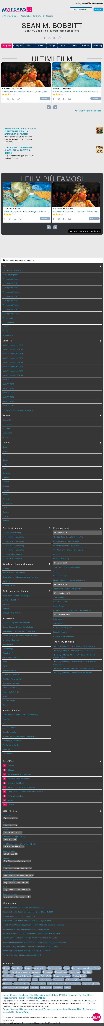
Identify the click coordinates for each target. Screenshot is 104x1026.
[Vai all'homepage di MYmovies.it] (16, 11)
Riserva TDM (75, 1009)
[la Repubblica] (98, 3)
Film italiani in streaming (12, 554)
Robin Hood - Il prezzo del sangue (16, 595)
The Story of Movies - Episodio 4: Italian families (72, 672)
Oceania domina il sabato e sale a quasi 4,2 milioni (23, 907)
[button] (96, 1017)
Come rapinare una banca (63, 636)
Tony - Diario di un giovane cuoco (66, 567)
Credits (6, 1009)
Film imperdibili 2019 (11, 309)
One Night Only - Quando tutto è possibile (70, 550)
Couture (56, 554)
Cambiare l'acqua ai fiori (12, 679)
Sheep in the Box (60, 576)
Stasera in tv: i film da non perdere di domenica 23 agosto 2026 (28, 912)
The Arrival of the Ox (11, 745)
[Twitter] (49, 37)
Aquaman (6, 858)
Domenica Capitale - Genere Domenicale (19, 736)
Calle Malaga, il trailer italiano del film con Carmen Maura (26, 929)
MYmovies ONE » (10, 15)
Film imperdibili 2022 (11, 296)
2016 (99, 91)
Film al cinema (8, 322)
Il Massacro (7, 753)
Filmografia (18, 45)
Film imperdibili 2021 (11, 300)
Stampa (52, 45)
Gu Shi (5, 723)
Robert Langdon (72, 980)
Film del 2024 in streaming (13, 541)
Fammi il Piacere (60, 632)
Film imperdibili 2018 (11, 313)
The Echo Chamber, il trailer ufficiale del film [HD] (22, 955)
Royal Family (8, 976)
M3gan (66, 968)
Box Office (87, 995)
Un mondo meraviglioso (62, 627)
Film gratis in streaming (12, 532)
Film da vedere (8, 318)
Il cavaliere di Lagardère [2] (14, 836)
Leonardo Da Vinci (23, 976)
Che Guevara (46, 988)
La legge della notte (11, 872)
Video (74, 45)
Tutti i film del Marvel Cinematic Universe (64, 984)
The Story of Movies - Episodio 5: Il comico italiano (73, 668)
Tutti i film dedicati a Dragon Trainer (86, 968)
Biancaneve (47, 972)
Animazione (7, 91)
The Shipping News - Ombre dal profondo (19, 844)
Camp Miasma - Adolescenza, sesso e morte (20, 577)
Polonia (39, 91)
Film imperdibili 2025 (11, 283)
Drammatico (19, 91)
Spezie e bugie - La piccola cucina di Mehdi (20, 635)
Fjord (5, 666)
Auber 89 (6, 749)
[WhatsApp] (59, 37)
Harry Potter (86, 980)
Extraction (7, 829)
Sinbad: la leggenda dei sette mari (16, 879)
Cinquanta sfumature (62, 976)
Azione (5, 437)
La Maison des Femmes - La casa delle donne (21, 714)
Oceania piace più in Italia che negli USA (19, 916)
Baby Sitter (87, 972)
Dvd (65, 995)
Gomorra (28, 968)
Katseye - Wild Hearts (11, 613)
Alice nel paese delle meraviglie (15, 988)
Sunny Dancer (59, 606)
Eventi (56, 91)
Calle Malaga (8, 648)
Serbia (47, 91)
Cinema (85, 45)
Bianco (5, 696)
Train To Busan (59, 597)
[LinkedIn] (54, 37)
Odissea (11, 770)
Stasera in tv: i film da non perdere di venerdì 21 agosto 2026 (27, 951)
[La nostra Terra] (26, 74)
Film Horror (7, 428)
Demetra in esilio (9, 732)
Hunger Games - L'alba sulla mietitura (18, 627)
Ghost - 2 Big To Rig (61, 558)
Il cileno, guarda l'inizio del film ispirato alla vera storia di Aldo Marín (30, 938)
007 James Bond (9, 980)
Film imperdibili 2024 (11, 287)
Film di (5, 326)
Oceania (6, 568)
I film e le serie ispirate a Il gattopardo (25, 972)
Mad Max (34, 988)
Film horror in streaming (12, 558)
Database (23, 995)
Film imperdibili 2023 (11, 292)
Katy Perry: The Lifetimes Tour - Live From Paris (72, 610)
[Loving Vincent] (76, 74)
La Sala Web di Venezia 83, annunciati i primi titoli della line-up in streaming (33, 925)
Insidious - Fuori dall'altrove (14, 572)
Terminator (58, 988)
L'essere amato (9, 700)
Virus (35, 980)
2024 (22, 270)
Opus (5, 972)
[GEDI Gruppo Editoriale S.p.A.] (88, 3)
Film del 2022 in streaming (13, 550)
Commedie (7, 420)
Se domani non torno (11, 683)
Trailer (22, 997)
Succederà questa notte (12, 687)
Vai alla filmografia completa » (89, 110)
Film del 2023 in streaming (13, 545)
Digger (5, 705)
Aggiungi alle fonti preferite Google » (38, 15)
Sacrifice (6, 604)
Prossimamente (10, 997)
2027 (5, 270)
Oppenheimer (74, 972)
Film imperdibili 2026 (11, 279)
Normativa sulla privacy (31, 1009)
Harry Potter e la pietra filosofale (66, 541)
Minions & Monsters (15, 796)
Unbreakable (58, 980)
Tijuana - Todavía (10, 727)
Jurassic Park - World (42, 976)
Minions (6, 968)
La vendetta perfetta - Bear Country (67, 545)
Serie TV (57, 995)
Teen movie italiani (21, 984)
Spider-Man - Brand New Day (19, 774)
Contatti (14, 1009)
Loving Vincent (62, 88)
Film (32, 995)
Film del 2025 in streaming (13, 537)
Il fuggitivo (7, 815)
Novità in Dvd (8, 335)
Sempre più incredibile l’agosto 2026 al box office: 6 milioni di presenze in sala (34, 942)
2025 (16, 270)
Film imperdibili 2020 (11, 305)
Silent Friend (58, 623)
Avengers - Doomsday (11, 640)
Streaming (97, 45)
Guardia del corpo (10, 894)
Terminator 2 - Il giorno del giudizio (67, 589)
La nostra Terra (12, 88)
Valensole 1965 (9, 585)
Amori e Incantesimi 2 (11, 657)
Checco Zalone (61, 972)
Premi (29, 45)
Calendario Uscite (43, 995)
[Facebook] (44, 37)
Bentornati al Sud (10, 670)
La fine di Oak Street (11, 600)
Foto (63, 45)
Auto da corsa (24, 980)
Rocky (5, 822)
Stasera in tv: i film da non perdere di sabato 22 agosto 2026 (27, 920)
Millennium (7, 984)
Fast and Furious (38, 984)
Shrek (5, 887)
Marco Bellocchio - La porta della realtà (69, 580)
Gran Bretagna (80, 91)
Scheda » (45, 98)
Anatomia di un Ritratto (12, 740)
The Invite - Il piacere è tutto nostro (16, 622)
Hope (5, 661)
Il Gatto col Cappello (11, 674)
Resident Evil (8, 644)
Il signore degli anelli (91, 984)
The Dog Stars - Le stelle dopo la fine (68, 537)
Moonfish (6, 719)
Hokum (11, 804)
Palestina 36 (8, 653)
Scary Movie (17, 968)
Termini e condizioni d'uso (56, 1009)
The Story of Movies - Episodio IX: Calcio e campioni (74, 646)
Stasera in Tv (75, 995)
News (40, 45)
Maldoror (6, 581)
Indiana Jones (45, 980)
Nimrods (6, 608)
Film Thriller (7, 424)
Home (5, 995)
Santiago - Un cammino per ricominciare (19, 631)
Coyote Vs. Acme (60, 601)
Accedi (98, 9)
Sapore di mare (9, 851)
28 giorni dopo (40, 968)
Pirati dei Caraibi (79, 976)
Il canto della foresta (11, 692)
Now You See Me (54, 968)
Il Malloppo (57, 619)
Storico (30, 91)
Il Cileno (56, 571)
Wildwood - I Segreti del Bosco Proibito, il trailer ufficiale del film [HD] (30, 946)
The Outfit (6, 865)
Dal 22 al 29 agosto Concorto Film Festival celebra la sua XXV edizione (31, 933)
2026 (10, 270)
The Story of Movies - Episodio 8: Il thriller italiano (73, 650)
